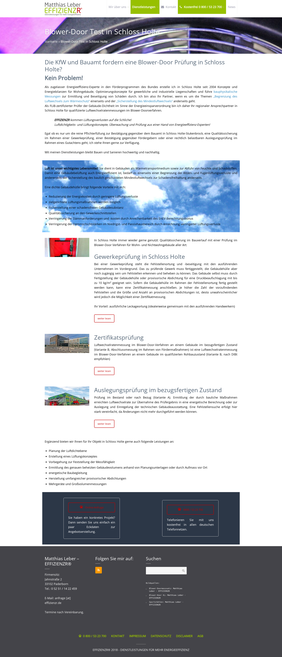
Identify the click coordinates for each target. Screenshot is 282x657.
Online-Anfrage (94, 507)
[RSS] (98, 570)
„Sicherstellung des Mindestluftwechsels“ (144, 101)
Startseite (51, 41)
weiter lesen (104, 318)
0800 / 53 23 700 (193, 510)
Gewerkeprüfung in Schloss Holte (139, 257)
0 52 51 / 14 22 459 (64, 589)
